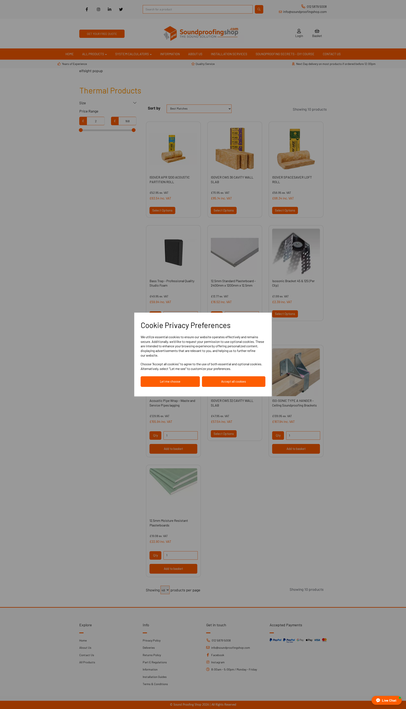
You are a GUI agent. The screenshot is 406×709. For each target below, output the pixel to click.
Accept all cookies (233, 381)
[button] (387, 700)
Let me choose (170, 381)
